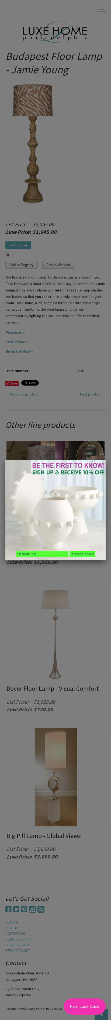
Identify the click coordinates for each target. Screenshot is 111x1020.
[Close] (105, 460)
